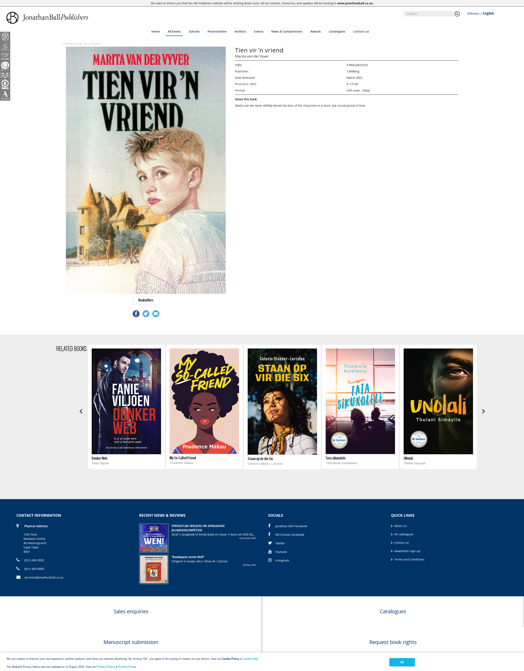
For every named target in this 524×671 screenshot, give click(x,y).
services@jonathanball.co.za (43, 577)
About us (400, 526)
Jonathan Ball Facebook (291, 526)
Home (155, 31)
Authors (240, 31)
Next (483, 412)
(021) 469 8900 (34, 569)
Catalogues (337, 31)
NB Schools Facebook (289, 535)
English (488, 13)
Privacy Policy (106, 666)
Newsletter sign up (406, 551)
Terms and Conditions (409, 559)
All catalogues (403, 534)
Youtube (281, 552)
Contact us (361, 31)
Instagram (282, 560)
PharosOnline (217, 31)
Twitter (280, 543)
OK (402, 662)
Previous (81, 412)
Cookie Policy (230, 658)
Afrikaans (473, 13)
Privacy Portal (127, 666)
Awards (315, 31)
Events (258, 31)
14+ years (94, 43)
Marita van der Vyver (252, 56)
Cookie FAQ (250, 658)
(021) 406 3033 (34, 560)
